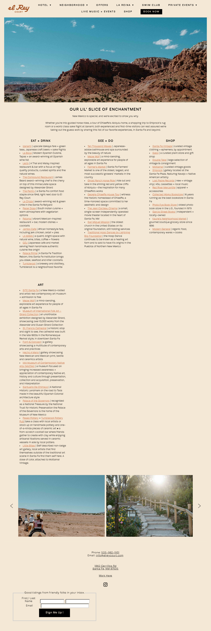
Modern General (161, 229)
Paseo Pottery (30, 418)
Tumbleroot (29, 264)
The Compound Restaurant (38, 177)
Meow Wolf (94, 157)
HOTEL (44, 5)
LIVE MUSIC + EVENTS (98, 11)
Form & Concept (32, 342)
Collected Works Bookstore (167, 194)
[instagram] (105, 584)
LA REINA (125, 5)
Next (199, 506)
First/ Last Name (29, 600)
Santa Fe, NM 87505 (105, 569)
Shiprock (157, 170)
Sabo (155, 153)
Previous (11, 506)
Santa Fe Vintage (162, 146)
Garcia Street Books (163, 212)
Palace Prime (30, 253)
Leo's (26, 163)
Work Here (105, 576)
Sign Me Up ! (54, 612)
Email (29, 605)
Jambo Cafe (29, 229)
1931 (116, 552)
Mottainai (157, 167)
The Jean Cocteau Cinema (102, 208)
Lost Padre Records (163, 181)
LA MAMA (28, 236)
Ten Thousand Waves (100, 146)
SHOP (128, 11)
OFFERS (102, 5)
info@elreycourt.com (109, 555)
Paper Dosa (29, 208)
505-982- (107, 552)
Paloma (27, 219)
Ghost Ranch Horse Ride (101, 181)
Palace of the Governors (36, 401)
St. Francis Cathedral (34, 328)
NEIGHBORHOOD (74, 5)
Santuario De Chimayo (35, 387)
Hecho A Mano (31, 352)
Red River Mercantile (163, 188)
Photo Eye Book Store (164, 205)
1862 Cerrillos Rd (105, 566)
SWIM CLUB (151, 5)
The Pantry (29, 191)
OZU (25, 243)
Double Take (159, 160)
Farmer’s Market (97, 167)
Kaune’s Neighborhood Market (169, 219)
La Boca (27, 153)
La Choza (28, 201)
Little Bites (29, 446)
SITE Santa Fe (31, 290)
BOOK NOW (151, 11)
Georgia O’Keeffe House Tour (104, 194)
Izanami (27, 146)
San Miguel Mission (99, 222)
